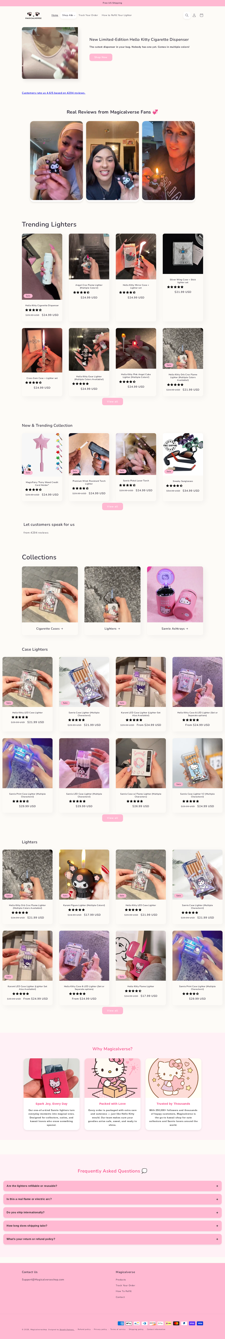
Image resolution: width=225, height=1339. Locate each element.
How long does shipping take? (27, 1225)
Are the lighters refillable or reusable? (32, 1186)
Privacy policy (100, 1329)
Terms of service (118, 1329)
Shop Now (100, 57)
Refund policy (84, 1329)
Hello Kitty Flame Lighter (140, 986)
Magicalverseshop (38, 1329)
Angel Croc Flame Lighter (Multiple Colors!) (88, 286)
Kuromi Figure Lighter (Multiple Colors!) (84, 905)
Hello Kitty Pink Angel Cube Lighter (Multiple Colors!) (136, 376)
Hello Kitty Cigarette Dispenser (42, 305)
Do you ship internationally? (26, 1212)
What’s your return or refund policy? (31, 1239)
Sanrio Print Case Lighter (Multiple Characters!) (27, 795)
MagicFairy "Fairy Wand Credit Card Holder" (42, 484)
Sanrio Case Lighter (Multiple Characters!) (84, 714)
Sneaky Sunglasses (183, 481)
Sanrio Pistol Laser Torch (136, 480)
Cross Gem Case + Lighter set (42, 378)
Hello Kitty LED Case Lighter (27, 712)
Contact (120, 1297)
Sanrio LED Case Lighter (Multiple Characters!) (84, 795)
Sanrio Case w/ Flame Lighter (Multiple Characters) (140, 795)
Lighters (111, 629)
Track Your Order (125, 1285)
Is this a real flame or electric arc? (29, 1199)
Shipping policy (136, 1329)
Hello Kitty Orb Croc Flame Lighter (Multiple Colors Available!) (183, 377)
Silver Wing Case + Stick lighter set (183, 281)
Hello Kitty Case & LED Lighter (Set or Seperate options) (197, 714)
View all (112, 401)
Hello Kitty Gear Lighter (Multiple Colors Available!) (89, 378)
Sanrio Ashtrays (173, 629)
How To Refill (124, 1291)
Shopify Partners (67, 1329)
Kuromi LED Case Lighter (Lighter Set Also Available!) (141, 714)
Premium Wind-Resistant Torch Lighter (89, 482)
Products (121, 1279)
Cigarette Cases (48, 629)
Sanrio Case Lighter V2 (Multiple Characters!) (197, 795)
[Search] (187, 15)
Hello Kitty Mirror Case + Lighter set (136, 286)
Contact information (156, 1329)
